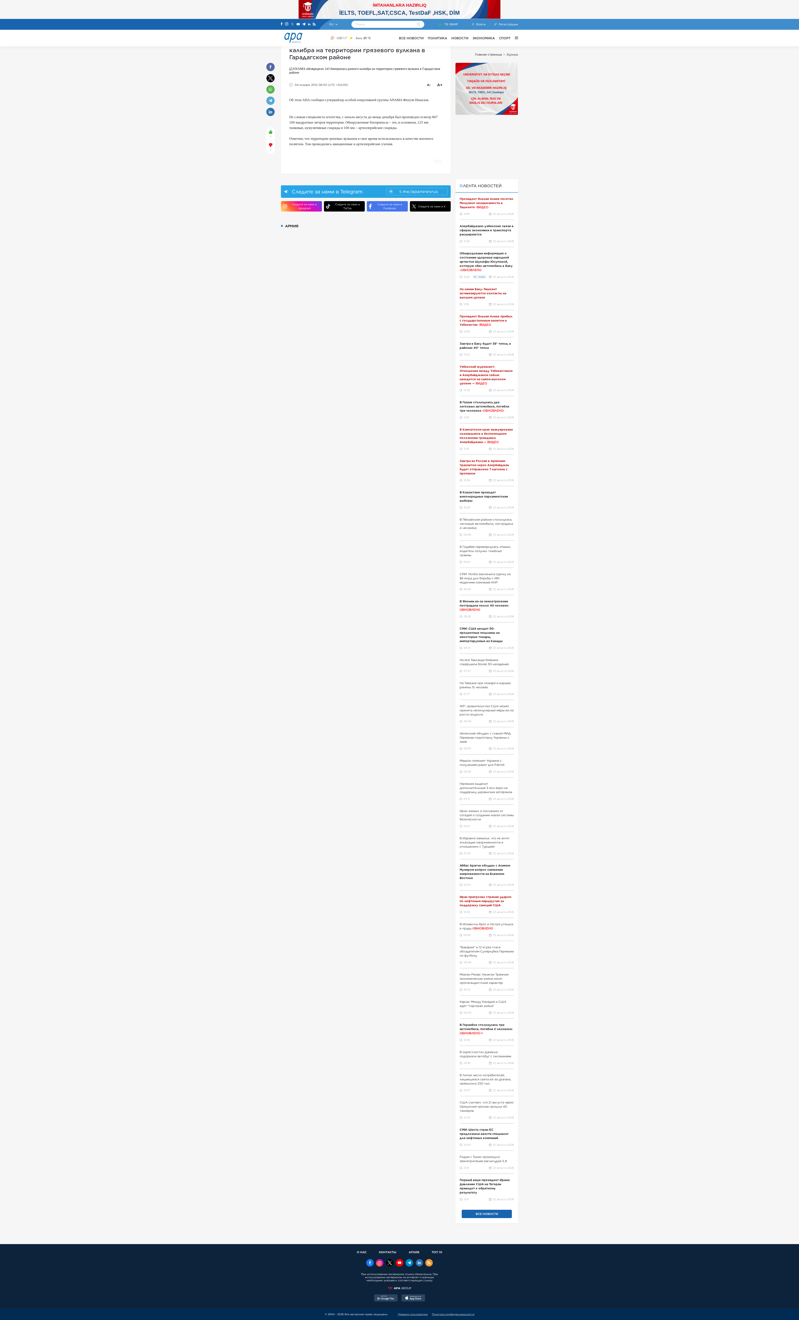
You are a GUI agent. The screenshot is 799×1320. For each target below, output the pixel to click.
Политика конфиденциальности (453, 1314)
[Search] (418, 25)
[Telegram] (303, 24)
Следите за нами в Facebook (389, 206)
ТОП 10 (437, 1252)
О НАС (362, 1252)
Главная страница (488, 54)
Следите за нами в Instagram (304, 206)
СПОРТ (505, 38)
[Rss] (314, 24)
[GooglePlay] (386, 1298)
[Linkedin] (309, 24)
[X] (292, 24)
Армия (512, 55)
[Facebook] (282, 24)
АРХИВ (414, 1252)
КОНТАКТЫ (387, 1252)
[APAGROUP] (399, 1288)
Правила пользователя (413, 1314)
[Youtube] (298, 24)
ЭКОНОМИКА (484, 38)
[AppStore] (413, 1298)
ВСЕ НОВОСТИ (411, 38)
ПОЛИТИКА (437, 38)
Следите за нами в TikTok (347, 206)
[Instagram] (286, 24)
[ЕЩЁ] (514, 38)
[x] (389, 1263)
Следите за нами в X (431, 206)
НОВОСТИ (459, 38)
